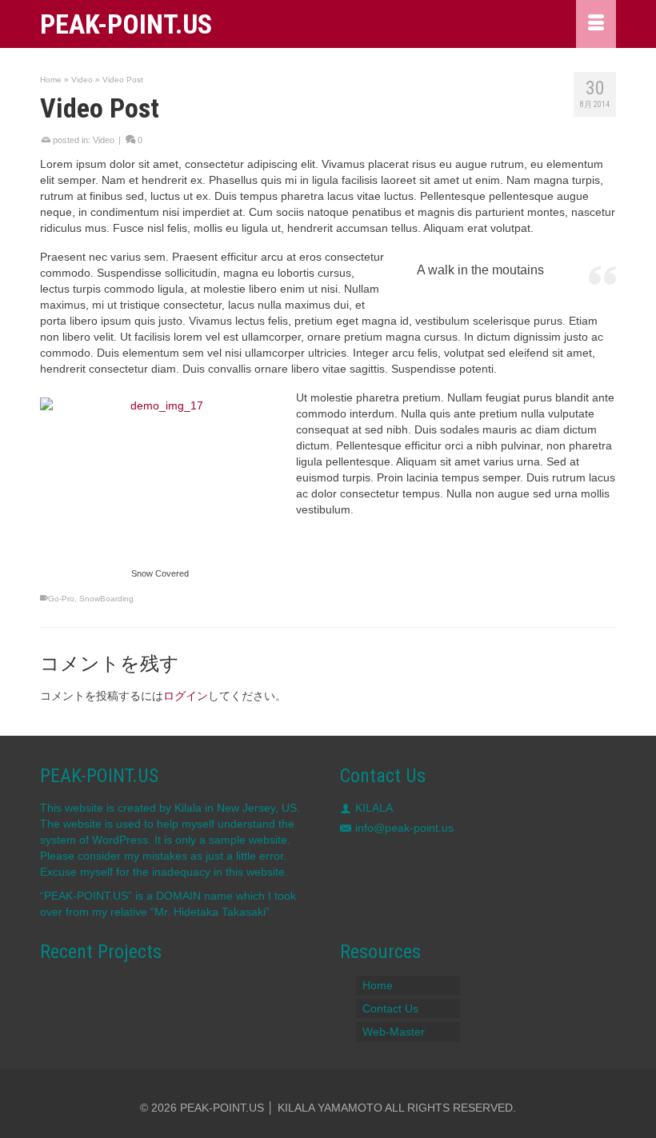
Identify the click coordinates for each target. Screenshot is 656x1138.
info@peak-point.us (404, 827)
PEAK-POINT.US (126, 24)
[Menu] (596, 24)
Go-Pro (61, 598)
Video (103, 140)
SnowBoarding (106, 598)
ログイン (185, 695)
